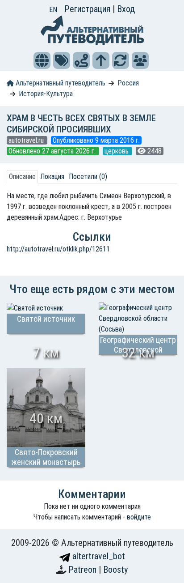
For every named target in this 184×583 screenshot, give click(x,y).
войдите (139, 517)
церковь (117, 151)
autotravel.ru (27, 140)
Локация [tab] (52, 176)
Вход (126, 9)
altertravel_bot (97, 556)
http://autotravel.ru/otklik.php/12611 (58, 249)
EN (53, 9)
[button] (42, 60)
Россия (128, 83)
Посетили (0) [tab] (88, 176)
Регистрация (88, 9)
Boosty (115, 569)
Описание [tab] (22, 176)
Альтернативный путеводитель (59, 83)
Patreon (83, 569)
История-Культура (46, 93)
